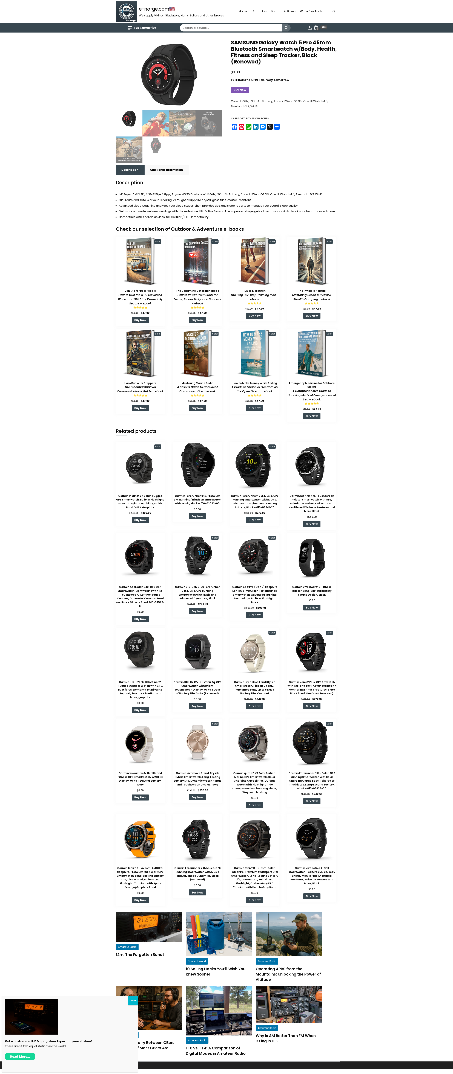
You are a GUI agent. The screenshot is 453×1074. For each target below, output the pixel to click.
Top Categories (145, 28)
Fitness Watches (257, 118)
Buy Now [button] (140, 320)
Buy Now (240, 90)
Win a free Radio (311, 11)
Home (243, 11)
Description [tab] (129, 170)
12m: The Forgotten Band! (140, 954)
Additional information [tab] (166, 170)
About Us (259, 11)
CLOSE (133, 1000)
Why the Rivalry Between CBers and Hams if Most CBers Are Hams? (145, 1048)
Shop (275, 11)
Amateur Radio (127, 947)
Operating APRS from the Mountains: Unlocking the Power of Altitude (288, 974)
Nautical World (197, 961)
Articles (289, 11)
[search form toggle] (334, 11)
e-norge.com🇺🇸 (157, 9)
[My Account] (310, 27)
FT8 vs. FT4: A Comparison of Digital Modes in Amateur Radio (216, 1051)
